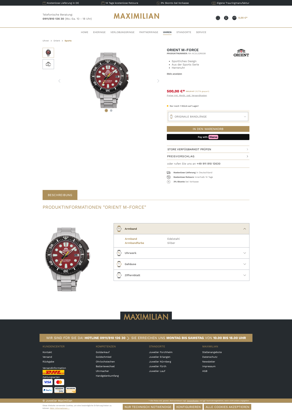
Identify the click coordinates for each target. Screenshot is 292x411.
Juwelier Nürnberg (160, 361)
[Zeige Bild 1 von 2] (106, 110)
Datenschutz (209, 356)
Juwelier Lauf (157, 371)
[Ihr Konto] (226, 18)
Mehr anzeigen (174, 73)
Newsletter (208, 361)
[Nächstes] (158, 81)
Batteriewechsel (105, 366)
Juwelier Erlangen (159, 356)
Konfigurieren (188, 407)
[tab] (60, 195)
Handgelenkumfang (107, 375)
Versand (47, 356)
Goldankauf (102, 352)
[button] (208, 172)
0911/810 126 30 (112, 338)
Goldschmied (103, 356)
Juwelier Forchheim (160, 352)
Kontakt (47, 352)
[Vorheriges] (59, 81)
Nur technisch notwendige (148, 407)
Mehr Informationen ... (60, 408)
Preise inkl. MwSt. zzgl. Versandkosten (187, 95)
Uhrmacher (102, 371)
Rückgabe (48, 361)
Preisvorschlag (181, 156)
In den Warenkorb (208, 129)
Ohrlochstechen (105, 361)
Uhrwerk (130, 253)
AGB (204, 371)
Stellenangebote (212, 352)
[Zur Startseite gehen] (136, 21)
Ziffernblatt (132, 275)
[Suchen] (218, 18)
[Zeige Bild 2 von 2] (111, 110)
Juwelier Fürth (157, 366)
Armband (131, 228)
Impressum (209, 366)
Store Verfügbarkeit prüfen (189, 149)
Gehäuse (130, 264)
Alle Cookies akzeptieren (227, 407)
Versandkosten (193, 401)
